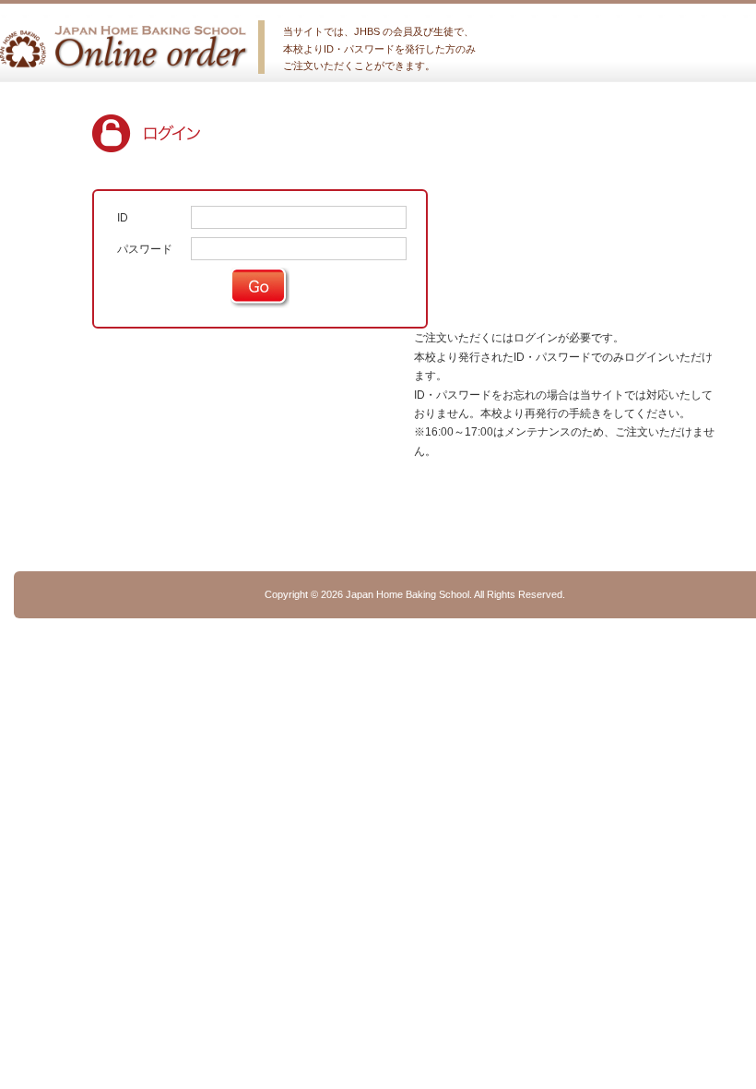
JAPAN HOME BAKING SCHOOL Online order (124, 47)
